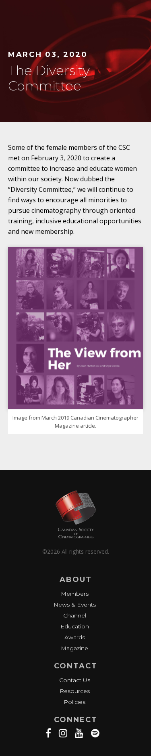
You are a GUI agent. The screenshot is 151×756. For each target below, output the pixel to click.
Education (74, 626)
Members (75, 593)
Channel (74, 615)
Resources (75, 691)
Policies (74, 702)
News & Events (75, 604)
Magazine (74, 648)
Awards (74, 637)
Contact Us (74, 680)
